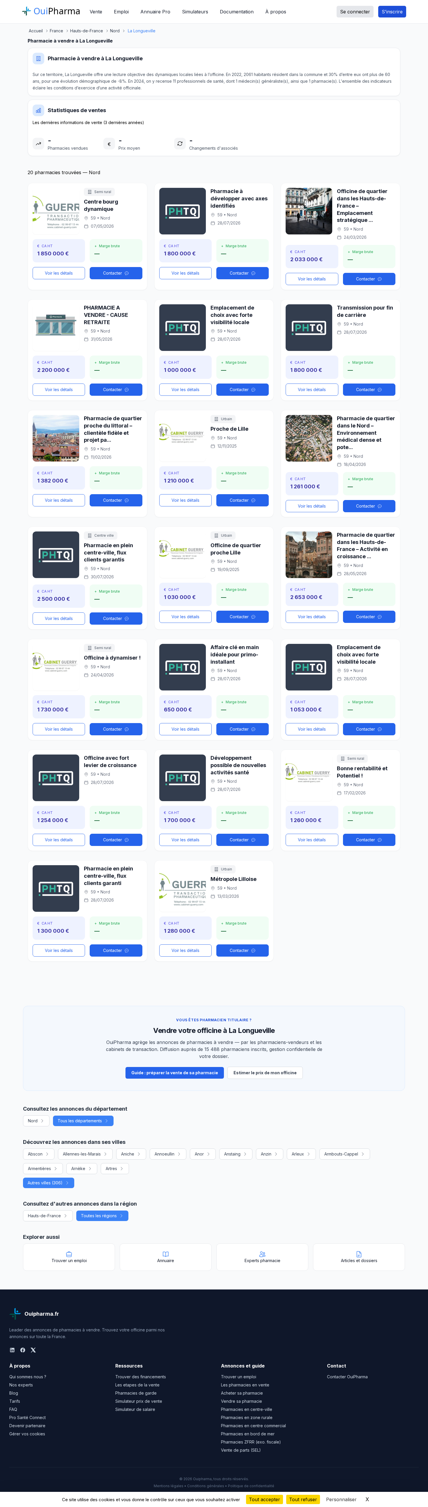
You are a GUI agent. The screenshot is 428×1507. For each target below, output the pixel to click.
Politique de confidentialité (251, 1486)
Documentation (237, 12)
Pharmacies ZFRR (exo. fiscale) (251, 1441)
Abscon (35, 1153)
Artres (111, 1168)
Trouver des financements (140, 1376)
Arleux (298, 1153)
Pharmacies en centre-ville (246, 1409)
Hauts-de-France (44, 1215)
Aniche (127, 1153)
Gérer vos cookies (27, 1433)
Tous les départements (80, 1120)
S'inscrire (392, 12)
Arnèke (78, 1168)
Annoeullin (164, 1153)
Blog (13, 1393)
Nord (33, 1120)
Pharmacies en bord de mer (248, 1433)
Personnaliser (341, 1499)
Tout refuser (303, 1499)
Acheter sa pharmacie (242, 1393)
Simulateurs (195, 12)
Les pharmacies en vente (245, 1384)
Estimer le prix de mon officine (265, 1072)
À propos (275, 12)
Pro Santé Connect (27, 1417)
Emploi (121, 12)
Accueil (36, 30)
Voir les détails (59, 273)
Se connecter (355, 12)
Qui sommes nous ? (27, 1376)
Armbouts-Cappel (341, 1153)
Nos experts (21, 1384)
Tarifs (14, 1401)
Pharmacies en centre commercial (253, 1425)
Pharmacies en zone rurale (247, 1417)
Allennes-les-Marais (82, 1153)
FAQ (13, 1409)
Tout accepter (264, 1499)
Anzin (266, 1153)
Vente (96, 12)
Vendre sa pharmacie (241, 1401)
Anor (199, 1153)
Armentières (39, 1168)
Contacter (112, 273)
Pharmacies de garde (136, 1393)
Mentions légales (168, 1486)
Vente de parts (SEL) (241, 1450)
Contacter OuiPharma (347, 1376)
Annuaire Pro (155, 12)
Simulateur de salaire (135, 1409)
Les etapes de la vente (137, 1384)
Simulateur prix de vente (138, 1401)
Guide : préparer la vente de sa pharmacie (174, 1072)
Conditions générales (205, 1486)
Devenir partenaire (27, 1425)
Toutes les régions (99, 1215)
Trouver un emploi (238, 1376)
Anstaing (232, 1153)
